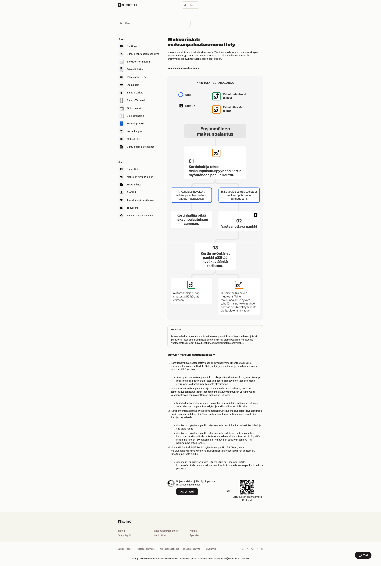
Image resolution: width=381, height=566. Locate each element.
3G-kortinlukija (135, 69)
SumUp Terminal (136, 100)
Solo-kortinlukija (135, 115)
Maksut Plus (133, 139)
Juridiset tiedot (125, 549)
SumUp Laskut (135, 92)
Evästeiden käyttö (191, 549)
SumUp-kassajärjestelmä (140, 146)
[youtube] (257, 549)
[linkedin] (262, 549)
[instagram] (252, 549)
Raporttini (132, 169)
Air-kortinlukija (134, 108)
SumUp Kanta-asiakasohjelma (143, 53)
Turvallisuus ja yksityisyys (140, 200)
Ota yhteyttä (125, 535)
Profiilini (131, 192)
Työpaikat (195, 535)
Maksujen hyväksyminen (140, 176)
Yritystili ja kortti (136, 123)
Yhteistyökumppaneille (166, 530)
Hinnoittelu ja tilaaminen (140, 215)
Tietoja (121, 530)
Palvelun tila (210, 549)
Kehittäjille (159, 535)
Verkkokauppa (134, 131)
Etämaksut (133, 84)
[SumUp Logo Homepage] (126, 5)
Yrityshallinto (134, 184)
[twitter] (247, 549)
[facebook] (243, 549)
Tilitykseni (132, 207)
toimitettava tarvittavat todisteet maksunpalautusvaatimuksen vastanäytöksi (213, 391)
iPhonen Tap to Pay (137, 77)
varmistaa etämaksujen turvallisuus (231, 339)
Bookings (132, 46)
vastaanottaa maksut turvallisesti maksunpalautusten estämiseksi (207, 342)
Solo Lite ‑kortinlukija (138, 61)
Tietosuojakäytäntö (146, 549)
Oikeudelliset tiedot (169, 549)
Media (193, 530)
